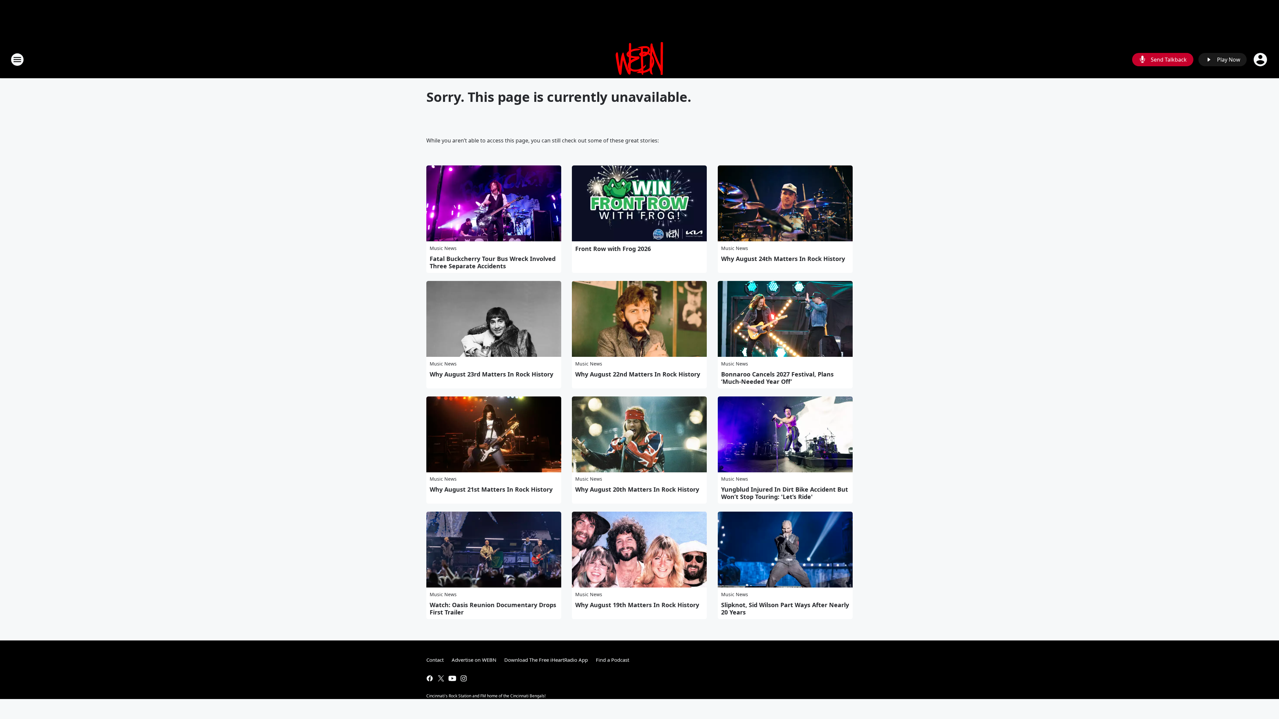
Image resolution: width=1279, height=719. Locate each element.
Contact (435, 659)
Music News (443, 248)
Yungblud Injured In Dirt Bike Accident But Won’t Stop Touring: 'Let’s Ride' (784, 493)
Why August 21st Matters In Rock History (491, 489)
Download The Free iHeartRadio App (546, 659)
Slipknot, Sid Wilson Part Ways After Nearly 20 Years (785, 608)
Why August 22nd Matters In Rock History (637, 374)
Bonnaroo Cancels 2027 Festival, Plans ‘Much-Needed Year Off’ (777, 377)
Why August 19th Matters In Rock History (637, 604)
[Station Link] (639, 59)
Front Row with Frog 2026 (613, 248)
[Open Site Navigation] (17, 59)
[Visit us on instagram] (464, 678)
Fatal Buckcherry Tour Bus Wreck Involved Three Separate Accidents (493, 262)
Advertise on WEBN (474, 659)
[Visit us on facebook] (430, 678)
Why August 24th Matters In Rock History (783, 258)
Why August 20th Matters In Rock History (637, 489)
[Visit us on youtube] (452, 678)
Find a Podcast (612, 659)
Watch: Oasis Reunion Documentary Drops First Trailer (493, 608)
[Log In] (1261, 59)
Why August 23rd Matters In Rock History (491, 374)
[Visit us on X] (441, 678)
